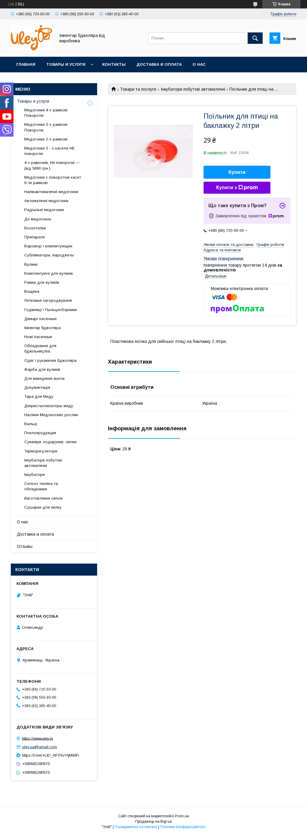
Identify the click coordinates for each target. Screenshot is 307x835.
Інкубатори (34, 474)
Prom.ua (182, 816)
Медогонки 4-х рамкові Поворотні (45, 113)
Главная (25, 64)
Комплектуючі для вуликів (48, 273)
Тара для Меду (38, 396)
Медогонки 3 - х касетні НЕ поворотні (49, 151)
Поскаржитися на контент (136, 827)
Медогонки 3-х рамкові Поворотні (45, 127)
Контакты (114, 64)
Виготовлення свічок (43, 498)
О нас (199, 64)
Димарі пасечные (40, 318)
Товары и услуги (65, 64)
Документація (37, 387)
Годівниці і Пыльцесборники (50, 309)
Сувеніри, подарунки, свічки (50, 442)
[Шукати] (255, 38)
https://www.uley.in (37, 738)
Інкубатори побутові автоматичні (193, 89)
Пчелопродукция (40, 433)
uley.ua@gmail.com (39, 747)
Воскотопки (35, 228)
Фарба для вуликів (42, 369)
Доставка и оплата (159, 64)
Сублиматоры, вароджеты (49, 255)
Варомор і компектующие (48, 246)
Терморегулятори (40, 451)
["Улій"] (31, 49)
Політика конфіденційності (183, 827)
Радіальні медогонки (44, 209)
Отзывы (24, 546)
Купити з (226, 187)
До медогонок (37, 219)
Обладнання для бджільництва (40, 348)
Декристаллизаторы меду (48, 406)
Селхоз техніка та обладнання (41, 486)
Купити (237, 172)
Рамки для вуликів (41, 282)
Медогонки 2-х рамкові (45, 139)
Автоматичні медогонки (46, 200)
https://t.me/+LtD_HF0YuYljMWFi (50, 755)
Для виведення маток (44, 378)
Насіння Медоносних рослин (51, 415)
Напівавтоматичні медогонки (51, 191)
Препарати (34, 237)
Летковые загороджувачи (48, 300)
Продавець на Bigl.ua (153, 821)
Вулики (30, 264)
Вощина (31, 291)
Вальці (30, 424)
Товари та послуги (138, 89)
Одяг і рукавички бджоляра (50, 360)
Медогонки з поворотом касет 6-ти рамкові (52, 180)
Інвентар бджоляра (42, 327)
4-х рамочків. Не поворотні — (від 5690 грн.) (52, 165)
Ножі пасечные (38, 336)
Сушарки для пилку (42, 507)
